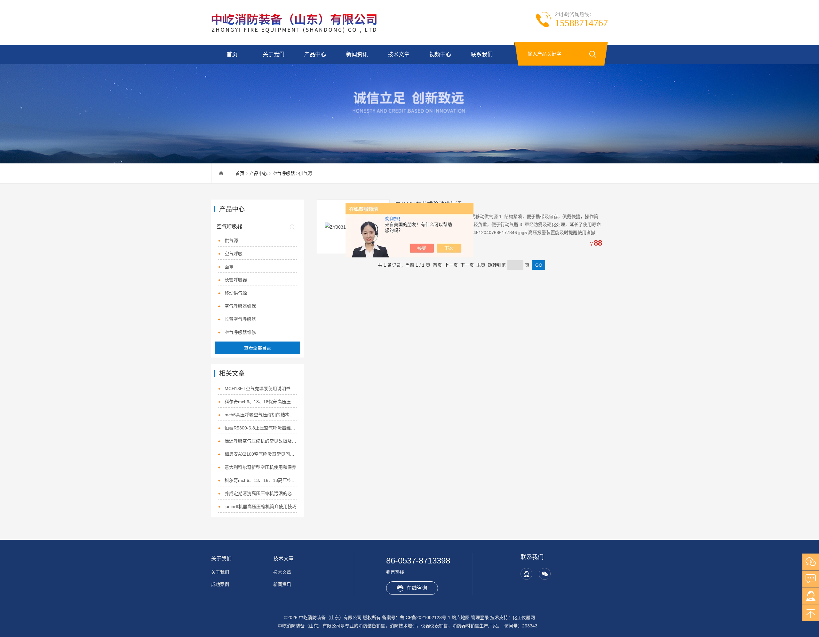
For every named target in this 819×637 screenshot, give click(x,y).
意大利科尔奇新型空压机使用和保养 (260, 467)
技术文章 (399, 54)
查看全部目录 (257, 347)
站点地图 (461, 617)
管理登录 (480, 617)
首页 (232, 54)
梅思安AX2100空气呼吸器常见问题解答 (261, 454)
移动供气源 (236, 292)
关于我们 (273, 54)
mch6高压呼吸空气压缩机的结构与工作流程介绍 (261, 414)
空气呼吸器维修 (240, 332)
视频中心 (440, 54)
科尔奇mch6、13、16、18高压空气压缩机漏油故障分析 (261, 480)
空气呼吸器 (284, 173)
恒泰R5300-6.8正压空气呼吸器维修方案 (261, 427)
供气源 (231, 240)
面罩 (229, 266)
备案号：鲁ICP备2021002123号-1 (416, 617)
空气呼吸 (234, 253)
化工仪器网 (524, 617)
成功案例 (220, 584)
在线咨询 (417, 588)
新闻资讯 (357, 54)
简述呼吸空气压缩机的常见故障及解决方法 (261, 441)
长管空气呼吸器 (240, 319)
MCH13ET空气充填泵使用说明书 (257, 388)
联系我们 (482, 54)
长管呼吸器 (236, 279)
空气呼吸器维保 (240, 306)
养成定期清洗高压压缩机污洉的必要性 (261, 493)
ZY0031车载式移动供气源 (428, 204)
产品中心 (315, 54)
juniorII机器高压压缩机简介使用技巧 (261, 506)
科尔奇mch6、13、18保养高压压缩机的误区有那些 (261, 401)
